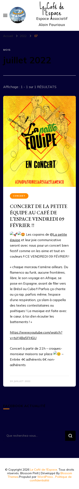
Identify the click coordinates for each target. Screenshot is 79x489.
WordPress (45, 477)
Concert (19, 195)
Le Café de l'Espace (43, 469)
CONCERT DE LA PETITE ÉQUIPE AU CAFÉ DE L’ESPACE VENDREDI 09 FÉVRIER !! (38, 215)
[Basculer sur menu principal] (5, 15)
